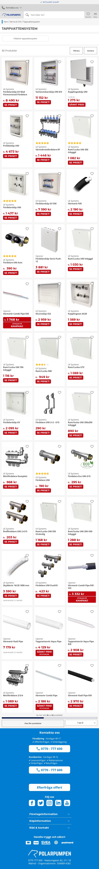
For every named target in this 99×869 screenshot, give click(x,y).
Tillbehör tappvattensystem (25, 38)
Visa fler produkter (32, 723)
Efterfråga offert (49, 787)
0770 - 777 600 (51, 749)
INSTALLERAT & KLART (51, 2)
